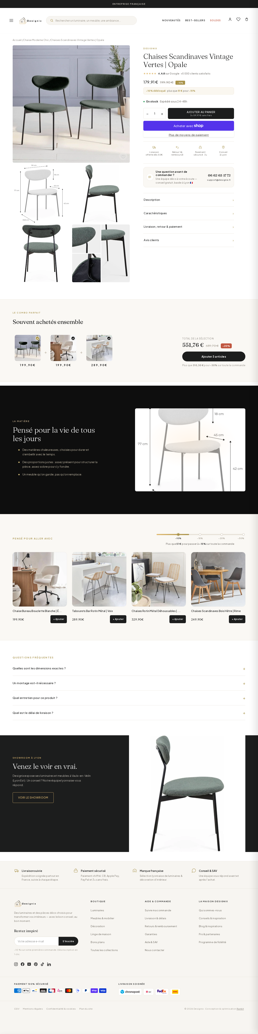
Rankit (240, 1008)
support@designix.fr (219, 179)
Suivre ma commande (158, 910)
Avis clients (189, 240)
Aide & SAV (151, 942)
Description (189, 200)
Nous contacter (154, 950)
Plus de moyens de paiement (189, 135)
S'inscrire (68, 941)
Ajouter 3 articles (214, 356)
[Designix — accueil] (30, 20)
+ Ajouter (58, 619)
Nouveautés (171, 20)
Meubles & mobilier (102, 918)
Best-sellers (195, 20)
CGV (16, 1008)
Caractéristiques (189, 213)
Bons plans (98, 942)
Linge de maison (101, 934)
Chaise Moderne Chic (36, 39)
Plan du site (86, 1008)
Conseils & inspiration (212, 918)
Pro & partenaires (209, 934)
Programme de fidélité (212, 942)
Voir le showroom (33, 797)
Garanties (151, 934)
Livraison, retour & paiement (189, 226)
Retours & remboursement (161, 926)
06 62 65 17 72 (219, 175)
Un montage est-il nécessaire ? (34, 683)
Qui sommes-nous (210, 910)
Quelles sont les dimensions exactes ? (39, 668)
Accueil (17, 39)
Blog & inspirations (210, 926)
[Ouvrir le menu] (11, 20)
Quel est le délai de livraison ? (33, 712)
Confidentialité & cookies (61, 1008)
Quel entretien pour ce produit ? (35, 697)
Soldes (215, 20)
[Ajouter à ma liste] (123, 156)
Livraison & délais (155, 918)
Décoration (98, 926)
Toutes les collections (104, 950)
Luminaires (97, 910)
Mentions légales (33, 1008)
